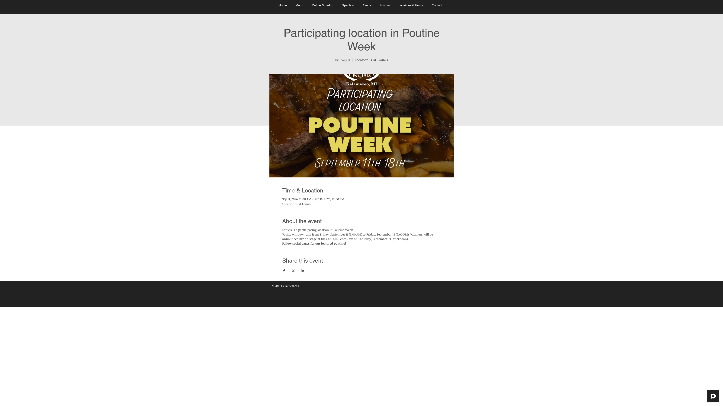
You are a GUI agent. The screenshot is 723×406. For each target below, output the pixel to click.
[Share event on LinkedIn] (302, 270)
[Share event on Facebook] (284, 270)
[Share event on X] (293, 270)
